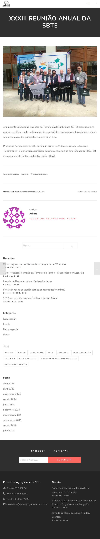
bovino (9, 353)
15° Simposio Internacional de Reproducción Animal (30, 298)
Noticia (6, 334)
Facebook (38, 451)
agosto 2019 (10, 425)
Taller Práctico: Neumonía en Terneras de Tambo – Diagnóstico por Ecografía (43, 272)
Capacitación (9, 319)
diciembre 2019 (11, 409)
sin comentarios (40, 174)
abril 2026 (8, 383)
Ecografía (37, 353)
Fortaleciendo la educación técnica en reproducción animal (34, 289)
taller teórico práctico (21, 359)
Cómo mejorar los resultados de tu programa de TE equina (34, 264)
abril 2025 (8, 388)
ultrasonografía (16, 365)
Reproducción (82, 353)
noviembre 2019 (12, 415)
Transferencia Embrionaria (32, 192)
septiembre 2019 (12, 420)
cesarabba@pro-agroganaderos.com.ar (27, 504)
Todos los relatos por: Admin (52, 218)
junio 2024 (9, 404)
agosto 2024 (10, 399)
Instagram (61, 451)
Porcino (63, 353)
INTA (51, 353)
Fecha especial (10, 329)
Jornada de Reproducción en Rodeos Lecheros (27, 281)
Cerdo (22, 353)
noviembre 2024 (12, 394)
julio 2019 (8, 430)
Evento (94, 192)
